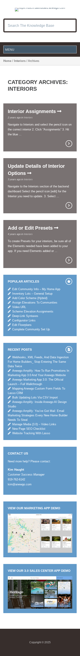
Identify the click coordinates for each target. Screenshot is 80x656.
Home (7, 61)
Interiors (20, 61)
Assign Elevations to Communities (34, 302)
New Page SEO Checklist (28, 428)
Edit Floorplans (22, 325)
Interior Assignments (32, 111)
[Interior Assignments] (69, 143)
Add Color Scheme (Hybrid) (29, 298)
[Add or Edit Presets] (69, 260)
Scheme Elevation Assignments (32, 311)
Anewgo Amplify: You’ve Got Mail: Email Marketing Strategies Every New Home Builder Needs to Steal (38, 415)
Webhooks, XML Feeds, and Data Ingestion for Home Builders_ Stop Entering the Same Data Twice (38, 362)
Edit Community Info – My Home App (36, 289)
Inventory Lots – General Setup (32, 293)
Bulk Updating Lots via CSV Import (35, 397)
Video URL (19, 307)
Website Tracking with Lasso (31, 433)
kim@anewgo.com (20, 484)
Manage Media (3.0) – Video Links (34, 424)
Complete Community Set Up (31, 329)
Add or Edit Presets (31, 228)
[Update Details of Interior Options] (69, 205)
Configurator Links (24, 320)
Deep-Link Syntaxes (25, 316)
